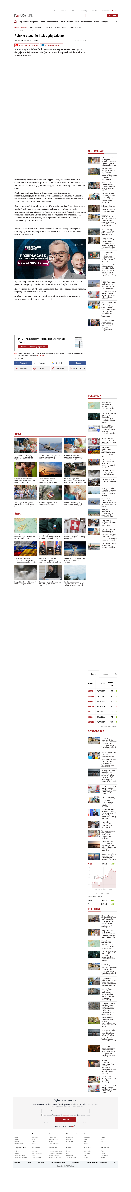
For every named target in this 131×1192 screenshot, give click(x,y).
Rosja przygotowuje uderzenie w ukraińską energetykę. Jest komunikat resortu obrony (50, 536)
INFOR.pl (54, 11)
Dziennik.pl (87, 1148)
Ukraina (17, 1139)
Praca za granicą (54, 1143)
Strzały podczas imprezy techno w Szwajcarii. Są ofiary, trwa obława (74, 536)
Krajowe (17, 1151)
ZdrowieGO (105, 1148)
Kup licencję (40, 355)
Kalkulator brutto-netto (55, 1151)
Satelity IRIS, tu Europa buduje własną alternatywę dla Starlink (74, 560)
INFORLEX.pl (73, 11)
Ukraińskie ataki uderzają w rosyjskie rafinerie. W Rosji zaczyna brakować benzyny (74, 583)
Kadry (68, 1153)
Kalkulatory (53, 1148)
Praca (51, 1134)
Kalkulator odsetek (54, 1155)
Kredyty (34, 1155)
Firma (33, 1139)
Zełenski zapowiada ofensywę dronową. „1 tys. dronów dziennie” (50, 583)
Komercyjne (69, 1141)
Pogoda (86, 1157)
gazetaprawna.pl (105, 11)
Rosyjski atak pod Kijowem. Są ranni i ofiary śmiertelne (25, 583)
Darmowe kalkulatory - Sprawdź (33, 347)
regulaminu (66, 1115)
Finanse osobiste (35, 27)
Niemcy (17, 1141)
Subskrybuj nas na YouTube (28, 45)
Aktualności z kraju (20, 1155)
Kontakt (17, 1162)
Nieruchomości (71, 1134)
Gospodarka (36, 1148)
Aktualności (35, 1137)
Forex (102, 1141)
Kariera (51, 1141)
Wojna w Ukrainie (61, 27)
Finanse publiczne (37, 1153)
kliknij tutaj (73, 1126)
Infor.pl (68, 1148)
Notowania (104, 1134)
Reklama (41, 1162)
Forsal (15, 31)
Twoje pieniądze (36, 1157)
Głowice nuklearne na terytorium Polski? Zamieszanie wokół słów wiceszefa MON (48, 480)
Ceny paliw (48, 27)
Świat (16, 1134)
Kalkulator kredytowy (55, 1157)
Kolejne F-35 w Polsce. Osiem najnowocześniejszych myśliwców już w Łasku (49, 457)
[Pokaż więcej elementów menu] (116, 22)
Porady (103, 1157)
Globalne (17, 1153)
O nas (29, 1162)
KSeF (33, 1141)
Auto (85, 1155)
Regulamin (75, 1162)
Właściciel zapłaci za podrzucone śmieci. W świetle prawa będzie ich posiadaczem (75, 480)
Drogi (85, 1139)
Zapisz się (65, 1119)
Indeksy (103, 1137)
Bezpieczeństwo (20, 1148)
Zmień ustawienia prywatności (96, 1162)
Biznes (34, 1134)
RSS (115, 1162)
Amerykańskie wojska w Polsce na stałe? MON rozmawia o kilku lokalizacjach (48, 504)
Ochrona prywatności (58, 1162)
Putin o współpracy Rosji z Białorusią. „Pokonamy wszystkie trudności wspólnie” (50, 560)
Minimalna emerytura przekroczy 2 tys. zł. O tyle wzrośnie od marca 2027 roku (74, 504)
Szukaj (114, 15)
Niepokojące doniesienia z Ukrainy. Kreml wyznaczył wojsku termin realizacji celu (25, 560)
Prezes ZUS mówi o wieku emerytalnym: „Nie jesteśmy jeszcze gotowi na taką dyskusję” (24, 504)
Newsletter (94, 11)
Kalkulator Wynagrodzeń (56, 1153)
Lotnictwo (86, 1143)
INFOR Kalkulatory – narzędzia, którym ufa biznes (41, 340)
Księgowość (69, 1155)
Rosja (16, 1137)
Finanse (34, 1143)
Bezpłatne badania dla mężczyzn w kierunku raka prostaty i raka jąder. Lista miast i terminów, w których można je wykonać (74, 457)
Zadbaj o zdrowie (75, 27)
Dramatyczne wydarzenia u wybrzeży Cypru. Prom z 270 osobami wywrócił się (24, 536)
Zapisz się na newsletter (53, 45)
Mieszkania (69, 1139)
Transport (87, 1134)
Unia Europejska (19, 1143)
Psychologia (104, 1155)
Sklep (115, 11)
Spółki (102, 1139)
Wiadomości (87, 1151)
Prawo (68, 1151)
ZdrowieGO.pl (84, 11)
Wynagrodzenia (53, 1139)
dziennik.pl (63, 11)
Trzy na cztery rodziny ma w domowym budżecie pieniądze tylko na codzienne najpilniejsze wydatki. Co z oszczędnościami (25, 480)
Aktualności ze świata (21, 1157)
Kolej (85, 1141)
